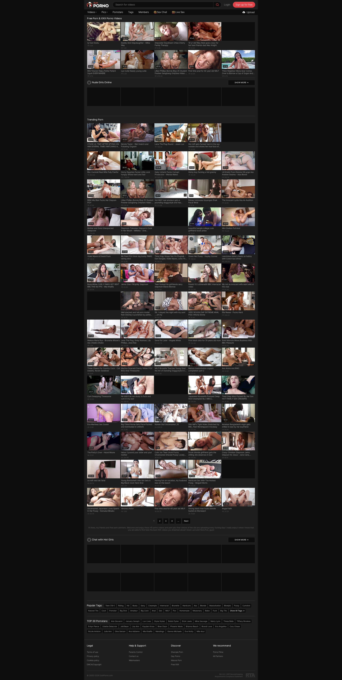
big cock (145, 610)
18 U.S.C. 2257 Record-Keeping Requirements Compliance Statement (229, 675)
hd (128, 605)
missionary (197, 610)
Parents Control (135, 652)
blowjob (227, 605)
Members (144, 12)
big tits (223, 610)
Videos (91, 12)
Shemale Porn (177, 652)
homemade (184, 610)
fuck (215, 610)
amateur (134, 610)
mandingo (160, 631)
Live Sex (179, 12)
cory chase (235, 626)
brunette (175, 605)
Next (186, 521)
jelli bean (124, 626)
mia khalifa (147, 631)
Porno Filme (218, 652)
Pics (104, 12)
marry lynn (215, 621)
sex (160, 610)
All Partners (218, 656)
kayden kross (148, 626)
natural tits (93, 610)
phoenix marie (176, 626)
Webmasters (134, 660)
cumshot (246, 605)
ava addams (134, 631)
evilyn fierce (93, 626)
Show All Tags (236, 610)
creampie (152, 605)
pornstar (113, 610)
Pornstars (118, 12)
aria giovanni (116, 621)
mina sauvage (201, 621)
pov (174, 610)
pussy (236, 605)
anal (154, 610)
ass (195, 605)
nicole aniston (94, 631)
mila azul (200, 631)
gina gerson (120, 631)
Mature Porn (176, 660)
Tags (130, 12)
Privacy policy (93, 656)
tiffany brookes (243, 621)
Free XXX (175, 664)
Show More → (241, 82)
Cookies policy (93, 660)
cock (104, 610)
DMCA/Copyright (94, 664)
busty (135, 605)
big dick (123, 610)
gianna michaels (174, 631)
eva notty (189, 631)
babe (207, 610)
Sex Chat (162, 12)
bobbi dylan (173, 621)
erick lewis (187, 621)
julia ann (108, 631)
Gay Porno (175, 656)
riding (121, 605)
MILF (167, 610)
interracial (164, 605)
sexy (143, 605)
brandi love (207, 626)
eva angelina (220, 626)
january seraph (132, 621)
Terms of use (92, 652)
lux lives (147, 621)
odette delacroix (109, 626)
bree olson (162, 626)
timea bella (229, 621)
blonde (203, 605)
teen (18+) (110, 605)
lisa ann (135, 626)
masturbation (215, 605)
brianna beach (192, 626)
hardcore (186, 605)
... (178, 521)
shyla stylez (159, 621)
